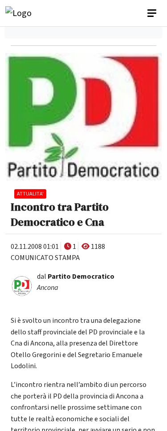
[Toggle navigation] (153, 13)
